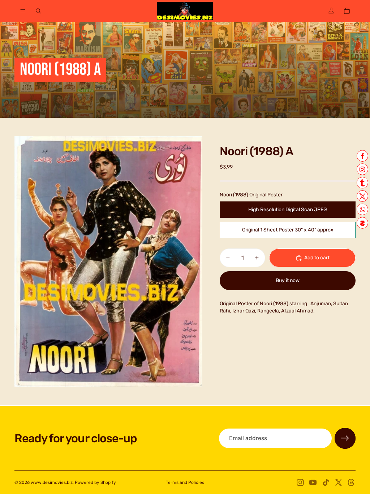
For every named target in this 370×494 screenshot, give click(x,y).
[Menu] (22, 11)
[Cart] (347, 11)
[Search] (38, 11)
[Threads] (351, 482)
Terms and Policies (185, 482)
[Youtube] (313, 482)
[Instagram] (300, 482)
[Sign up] (345, 438)
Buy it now (288, 280)
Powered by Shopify (95, 482)
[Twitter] (338, 482)
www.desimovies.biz (52, 482)
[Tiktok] (326, 482)
